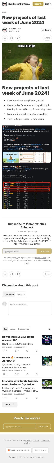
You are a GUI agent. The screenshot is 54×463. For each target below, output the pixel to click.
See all (7, 404)
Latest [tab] (13, 329)
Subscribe (38, 4)
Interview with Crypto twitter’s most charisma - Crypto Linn (20, 383)
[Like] (5, 38)
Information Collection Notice (29, 260)
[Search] (49, 329)
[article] (27, 343)
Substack (13, 457)
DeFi (4, 12)
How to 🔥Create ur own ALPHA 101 (16, 359)
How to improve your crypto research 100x (18, 338)
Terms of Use (40, 257)
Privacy (28, 440)
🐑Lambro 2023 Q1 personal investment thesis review (16, 366)
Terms (36, 440)
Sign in (48, 4)
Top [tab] (5, 329)
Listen (48, 30)
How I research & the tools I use (17, 343)
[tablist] (14, 294)
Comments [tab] (9, 294)
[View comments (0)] (11, 38)
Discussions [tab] (23, 329)
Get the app (40, 450)
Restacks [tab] (20, 294)
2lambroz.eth (15, 29)
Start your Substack (19, 450)
